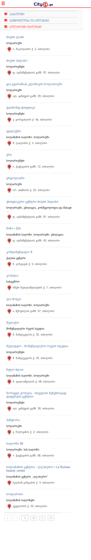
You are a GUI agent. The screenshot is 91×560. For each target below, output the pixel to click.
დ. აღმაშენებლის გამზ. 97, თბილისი (36, 72)
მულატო (12, 322)
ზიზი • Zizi (13, 228)
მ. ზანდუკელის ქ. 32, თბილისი (33, 334)
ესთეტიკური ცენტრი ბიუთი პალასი (32, 201)
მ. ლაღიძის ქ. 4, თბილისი (30, 143)
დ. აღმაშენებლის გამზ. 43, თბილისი (36, 240)
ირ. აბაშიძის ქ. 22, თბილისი (31, 190)
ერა (9, 154)
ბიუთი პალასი (16, 60)
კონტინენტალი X (19, 252)
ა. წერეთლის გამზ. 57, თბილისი (33, 311)
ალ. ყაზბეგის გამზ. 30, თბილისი (33, 408)
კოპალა (12, 275)
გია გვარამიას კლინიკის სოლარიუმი (34, 84)
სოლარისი (14, 494)
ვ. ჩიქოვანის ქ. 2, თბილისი (30, 432)
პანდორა (13, 420)
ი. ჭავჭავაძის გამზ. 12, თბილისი (33, 166)
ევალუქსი (13, 131)
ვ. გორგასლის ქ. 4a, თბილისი (32, 119)
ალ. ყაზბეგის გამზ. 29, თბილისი (33, 96)
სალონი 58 (14, 443)
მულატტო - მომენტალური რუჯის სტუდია (37, 346)
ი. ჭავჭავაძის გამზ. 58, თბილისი (33, 455)
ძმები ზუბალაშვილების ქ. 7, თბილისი (37, 287)
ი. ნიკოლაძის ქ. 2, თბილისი (31, 49)
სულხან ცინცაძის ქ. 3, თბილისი (33, 482)
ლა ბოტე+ (14, 299)
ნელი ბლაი (14, 369)
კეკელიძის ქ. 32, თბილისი (30, 506)
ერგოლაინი (15, 178)
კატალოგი (17, 14)
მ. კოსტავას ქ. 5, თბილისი (30, 264)
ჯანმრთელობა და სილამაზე (29, 20)
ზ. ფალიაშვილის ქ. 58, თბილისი (34, 381)
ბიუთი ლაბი (15, 37)
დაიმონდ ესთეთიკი (20, 107)
